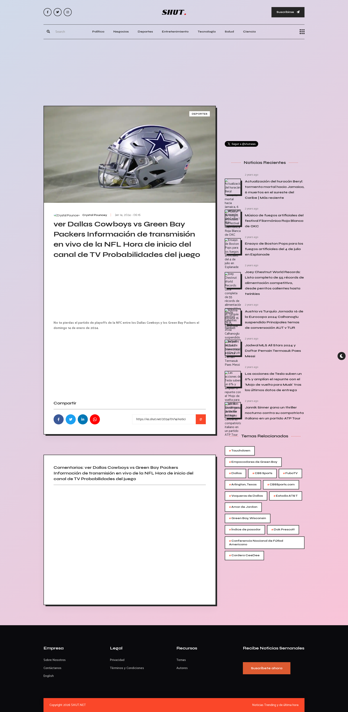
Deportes (145, 31)
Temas (181, 660)
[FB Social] (48, 12)
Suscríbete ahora (266, 668)
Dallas (235, 473)
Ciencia (249, 31)
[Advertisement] (174, 71)
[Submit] (48, 32)
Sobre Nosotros (55, 660)
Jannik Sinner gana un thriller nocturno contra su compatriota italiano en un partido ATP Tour (274, 412)
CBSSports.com (281, 484)
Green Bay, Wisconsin (247, 518)
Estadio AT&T (286, 496)
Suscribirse (286, 12)
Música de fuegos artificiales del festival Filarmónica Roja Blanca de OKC (274, 220)
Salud (229, 31)
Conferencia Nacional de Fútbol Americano (256, 542)
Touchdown (239, 450)
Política (98, 31)
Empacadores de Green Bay (253, 462)
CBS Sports (262, 473)
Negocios (121, 31)
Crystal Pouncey (94, 215)
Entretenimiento (175, 31)
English (49, 676)
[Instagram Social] (68, 12)
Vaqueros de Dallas (246, 496)
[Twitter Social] (58, 12)
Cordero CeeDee (244, 555)
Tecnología (207, 31)
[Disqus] (130, 543)
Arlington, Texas (243, 484)
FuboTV (290, 473)
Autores (182, 668)
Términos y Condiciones (127, 668)
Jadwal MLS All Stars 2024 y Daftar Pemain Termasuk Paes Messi (273, 350)
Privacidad (117, 660)
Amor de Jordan (243, 507)
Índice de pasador (245, 529)
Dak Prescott (283, 529)
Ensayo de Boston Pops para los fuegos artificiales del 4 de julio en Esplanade (274, 249)
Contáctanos (52, 668)
